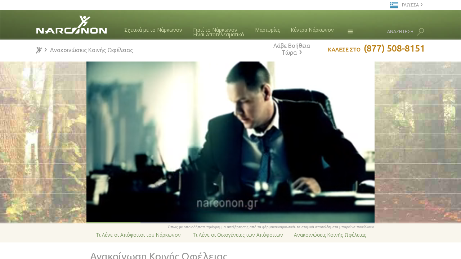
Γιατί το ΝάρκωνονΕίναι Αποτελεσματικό (218, 32)
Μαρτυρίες (267, 29)
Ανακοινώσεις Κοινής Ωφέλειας (330, 234)
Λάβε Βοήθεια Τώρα (291, 49)
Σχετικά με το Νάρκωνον (153, 29)
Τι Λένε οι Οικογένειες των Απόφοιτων (238, 234)
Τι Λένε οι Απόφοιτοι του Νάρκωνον (138, 234)
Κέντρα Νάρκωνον (312, 29)
